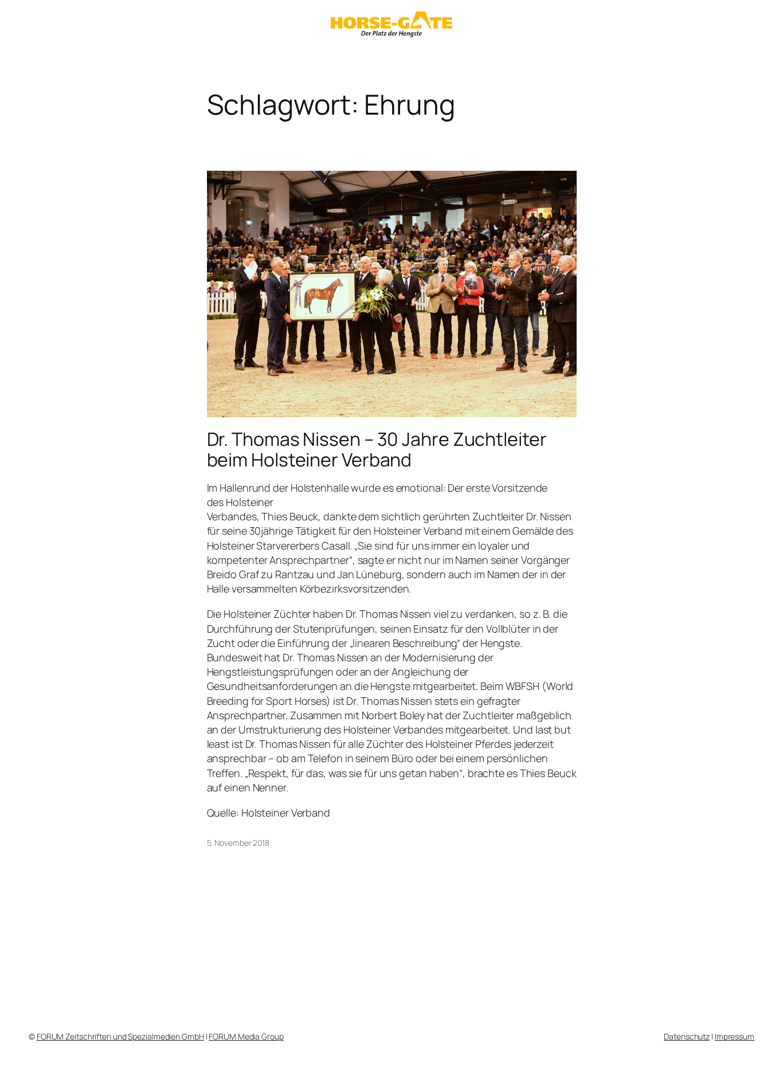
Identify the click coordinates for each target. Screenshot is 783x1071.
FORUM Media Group (246, 1036)
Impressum (734, 1036)
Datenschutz (687, 1036)
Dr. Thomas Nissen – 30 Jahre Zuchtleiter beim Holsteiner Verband (377, 449)
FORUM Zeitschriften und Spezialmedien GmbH (120, 1036)
